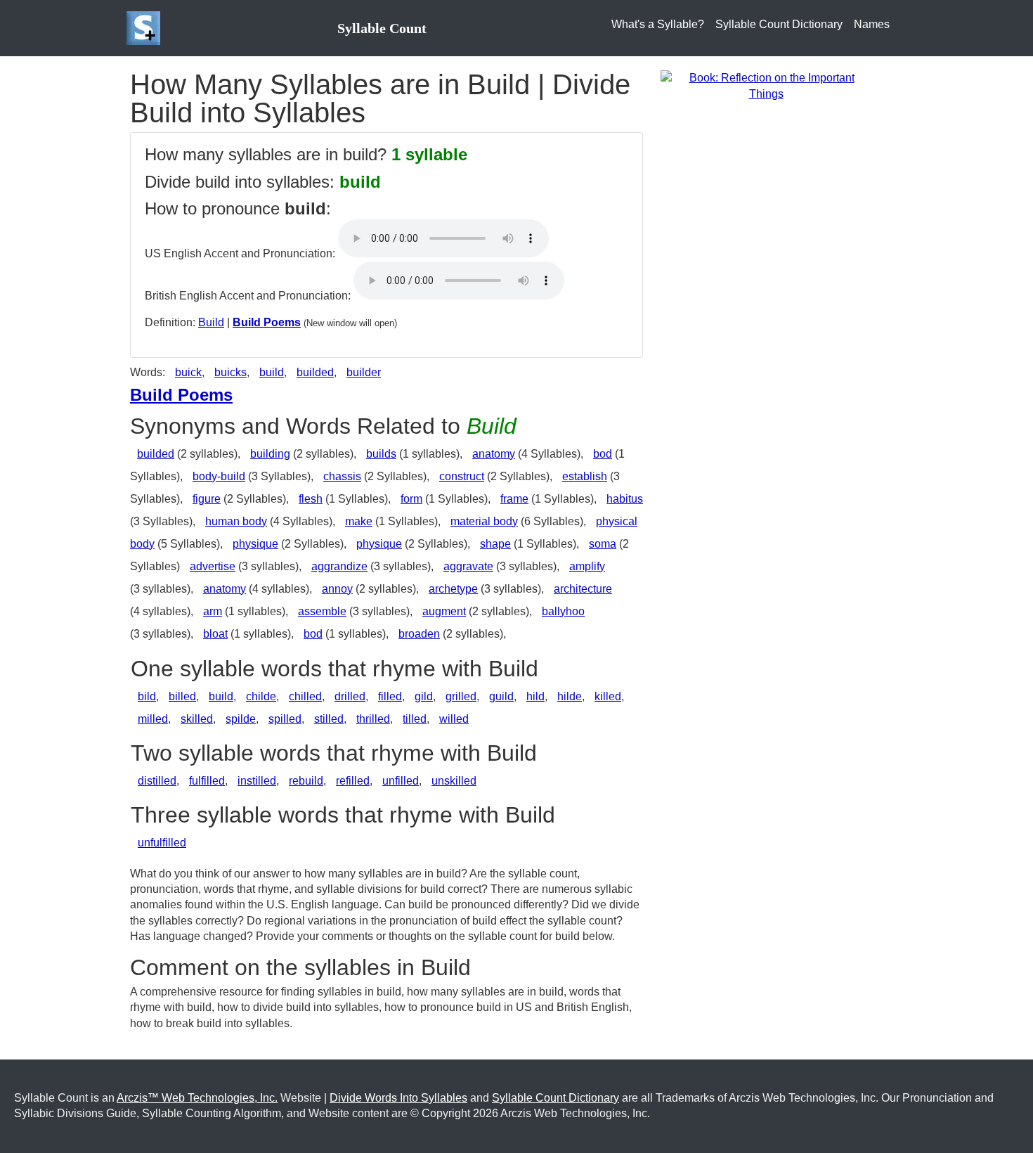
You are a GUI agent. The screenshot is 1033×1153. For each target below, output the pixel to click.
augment (444, 611)
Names (872, 24)
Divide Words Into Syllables (398, 1098)
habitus (624, 499)
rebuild (306, 781)
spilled (284, 719)
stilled (329, 719)
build (271, 372)
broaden (419, 634)
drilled (349, 696)
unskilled (453, 781)
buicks (230, 372)
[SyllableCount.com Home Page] (146, 28)
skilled (197, 719)
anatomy (493, 454)
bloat (215, 634)
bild (147, 696)
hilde (569, 696)
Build (211, 322)
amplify (587, 566)
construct (461, 476)
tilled (415, 719)
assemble (322, 611)
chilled (305, 696)
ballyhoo (563, 611)
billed (182, 696)
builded (315, 372)
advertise (212, 566)
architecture (583, 589)
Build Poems (267, 322)
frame (514, 499)
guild (501, 696)
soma (602, 544)
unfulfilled (162, 843)
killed (608, 696)
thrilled (373, 719)
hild (535, 696)
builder (363, 372)
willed (454, 719)
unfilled (400, 781)
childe (261, 696)
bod (602, 454)
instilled (257, 781)
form (411, 499)
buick (188, 372)
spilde (241, 719)
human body (236, 521)
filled (390, 696)
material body (484, 521)
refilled (353, 781)
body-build (219, 476)
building (270, 454)
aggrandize (339, 566)
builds (381, 454)
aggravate (468, 566)
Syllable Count (382, 28)
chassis (342, 476)
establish (584, 476)
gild (424, 696)
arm (212, 611)
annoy (337, 589)
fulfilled (207, 781)
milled (153, 719)
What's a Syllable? (657, 24)
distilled (157, 781)
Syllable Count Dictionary (779, 24)
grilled (461, 696)
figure (207, 499)
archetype (453, 589)
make (358, 521)
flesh (311, 499)
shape (495, 544)
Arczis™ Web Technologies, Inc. (197, 1098)
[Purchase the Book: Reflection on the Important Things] (766, 85)
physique (255, 544)
